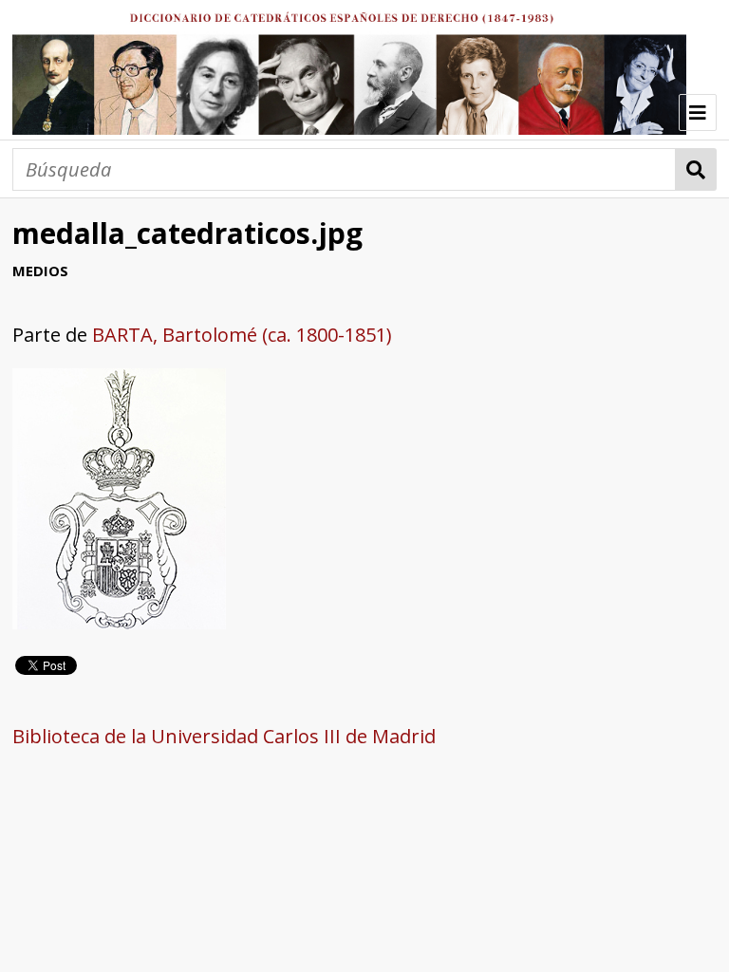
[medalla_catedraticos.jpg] (119, 622)
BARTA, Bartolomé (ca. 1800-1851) (242, 334)
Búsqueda (696, 169)
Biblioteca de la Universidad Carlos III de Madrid (224, 736)
